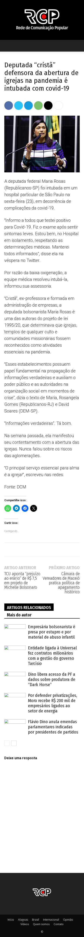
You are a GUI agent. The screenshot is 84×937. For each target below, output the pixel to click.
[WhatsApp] (38, 105)
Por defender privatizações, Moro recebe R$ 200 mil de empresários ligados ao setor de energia (52, 703)
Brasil (35, 919)
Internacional (51, 919)
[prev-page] (7, 743)
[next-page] (14, 743)
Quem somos (41, 924)
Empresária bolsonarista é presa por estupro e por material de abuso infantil (51, 632)
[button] (7, 46)
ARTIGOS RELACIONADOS (29, 607)
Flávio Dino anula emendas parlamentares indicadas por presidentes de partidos (53, 727)
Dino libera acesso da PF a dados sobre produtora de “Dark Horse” (51, 679)
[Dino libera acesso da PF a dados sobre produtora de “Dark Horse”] (15, 679)
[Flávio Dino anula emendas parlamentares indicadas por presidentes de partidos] (15, 726)
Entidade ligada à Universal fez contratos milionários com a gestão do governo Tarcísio (52, 655)
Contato (59, 924)
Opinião (68, 919)
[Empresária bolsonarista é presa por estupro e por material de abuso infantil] (15, 631)
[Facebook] (8, 105)
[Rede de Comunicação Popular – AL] (42, 20)
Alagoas (23, 919)
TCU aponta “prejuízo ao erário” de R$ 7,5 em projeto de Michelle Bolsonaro (22, 581)
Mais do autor (19, 614)
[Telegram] (28, 105)
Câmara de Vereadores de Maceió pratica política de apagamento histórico (61, 583)
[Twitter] (18, 105)
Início (11, 919)
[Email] (48, 105)
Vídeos (24, 924)
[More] (58, 105)
